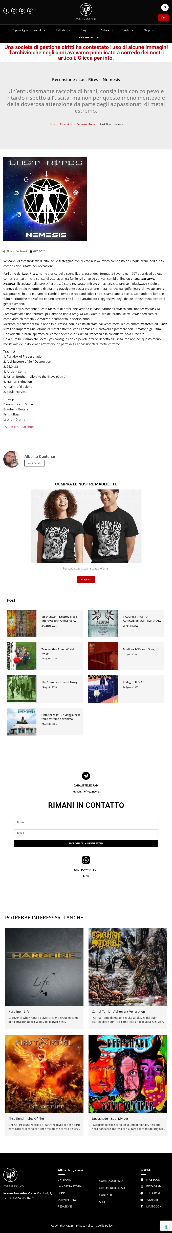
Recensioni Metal (86, 124)
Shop (147, 30)
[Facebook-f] (6, 11)
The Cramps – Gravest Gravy (59, 682)
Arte (127, 30)
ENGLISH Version (89, 37)
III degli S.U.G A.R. (134, 682)
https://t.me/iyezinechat (86, 791)
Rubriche (61, 30)
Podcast (105, 30)
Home (52, 124)
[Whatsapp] (30, 11)
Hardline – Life (18, 1011)
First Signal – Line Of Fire (26, 1119)
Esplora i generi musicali (27, 30)
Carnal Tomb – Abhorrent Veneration (118, 1011)
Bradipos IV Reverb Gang (139, 649)
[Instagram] (14, 11)
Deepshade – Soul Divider (110, 1119)
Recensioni (66, 124)
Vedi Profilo (34, 463)
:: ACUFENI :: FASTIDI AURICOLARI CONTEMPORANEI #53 (142, 621)
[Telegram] (22, 11)
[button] (165, 7)
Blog (83, 30)
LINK (86, 875)
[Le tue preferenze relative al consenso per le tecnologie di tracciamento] (166, 1227)
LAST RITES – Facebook (19, 427)
